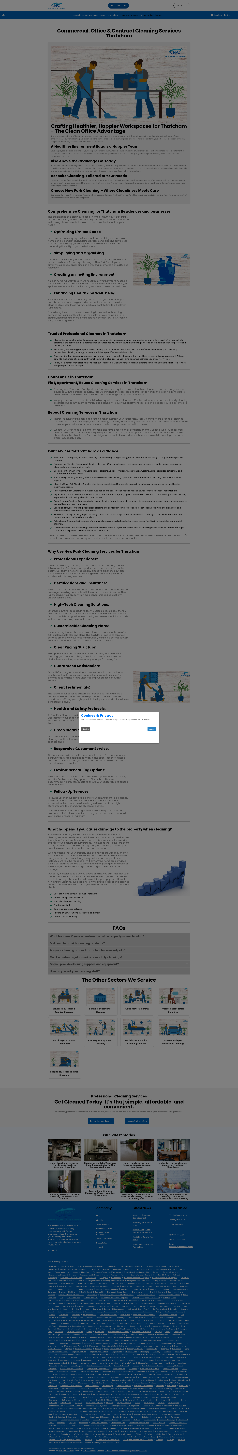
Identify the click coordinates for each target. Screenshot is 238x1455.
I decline (85, 729)
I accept (151, 729)
